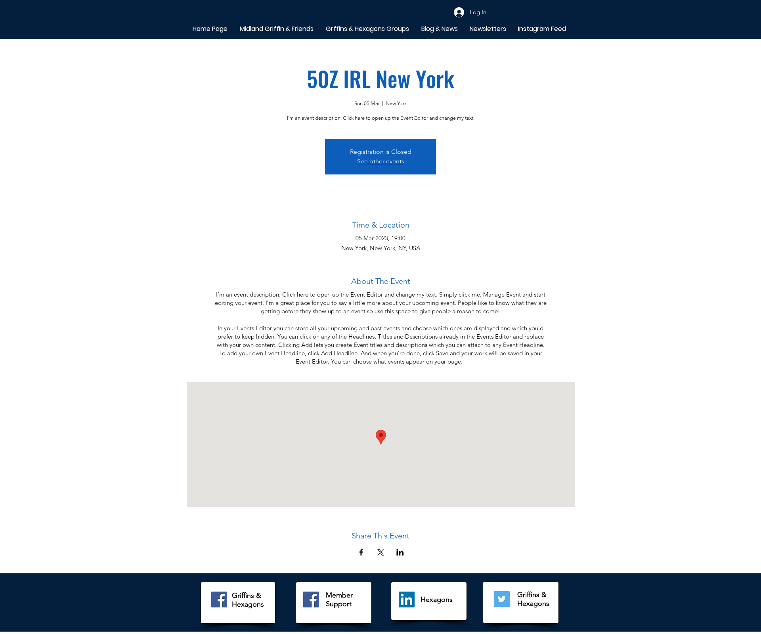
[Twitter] (502, 599)
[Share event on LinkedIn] (400, 552)
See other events (380, 161)
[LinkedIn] (407, 599)
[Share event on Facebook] (361, 552)
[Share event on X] (380, 552)
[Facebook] (219, 599)
